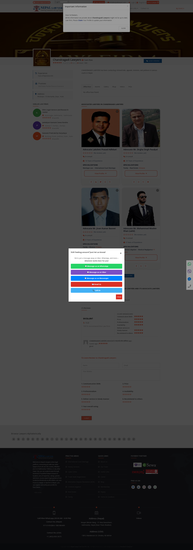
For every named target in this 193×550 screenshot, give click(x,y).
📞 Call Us (96, 290)
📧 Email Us (96, 284)
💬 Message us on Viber (96, 272)
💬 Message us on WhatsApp (96, 266)
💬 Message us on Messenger (97, 278)
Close (119, 297)
